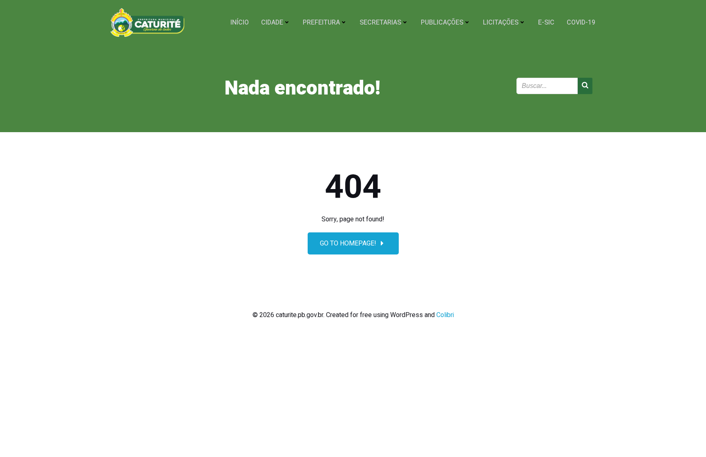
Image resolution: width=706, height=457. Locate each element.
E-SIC (546, 22)
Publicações (442, 22)
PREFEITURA (321, 22)
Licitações (500, 22)
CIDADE (272, 22)
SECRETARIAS (380, 22)
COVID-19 (581, 22)
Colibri (445, 315)
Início (239, 22)
